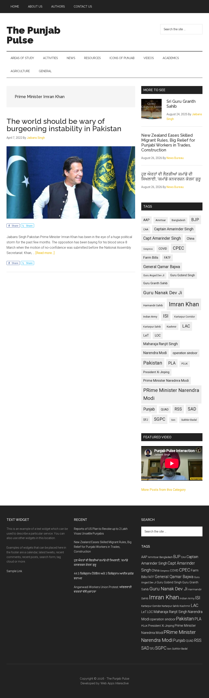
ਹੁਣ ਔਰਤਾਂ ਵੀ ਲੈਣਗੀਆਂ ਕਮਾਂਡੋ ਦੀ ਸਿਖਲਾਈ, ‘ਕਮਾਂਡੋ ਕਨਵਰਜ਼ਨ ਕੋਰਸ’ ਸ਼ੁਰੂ (171, 176)
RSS (178, 409)
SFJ (145, 420)
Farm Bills (150, 257)
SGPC (159, 419)
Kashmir (171, 326)
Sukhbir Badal (189, 419)
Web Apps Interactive (114, 683)
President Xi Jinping (156, 372)
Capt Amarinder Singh (162, 238)
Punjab (149, 409)
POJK (184, 363)
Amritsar (161, 220)
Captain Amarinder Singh (173, 229)
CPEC (178, 248)
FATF (167, 258)
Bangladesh (178, 220)
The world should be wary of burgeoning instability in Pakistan (64, 125)
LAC (186, 326)
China (190, 238)
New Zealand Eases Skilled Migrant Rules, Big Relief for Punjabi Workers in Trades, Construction (168, 142)
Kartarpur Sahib (152, 326)
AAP (146, 220)
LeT (146, 335)
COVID (163, 249)
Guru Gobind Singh (182, 275)
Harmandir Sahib (153, 305)
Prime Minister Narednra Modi (166, 380)
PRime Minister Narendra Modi (171, 394)
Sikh (173, 420)
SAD (192, 409)
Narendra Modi (155, 353)
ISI (165, 316)
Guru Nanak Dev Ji (162, 292)
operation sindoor (185, 353)
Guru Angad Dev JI (153, 275)
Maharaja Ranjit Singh (160, 344)
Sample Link (14, 571)
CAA (145, 229)
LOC (158, 335)
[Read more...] (45, 253)
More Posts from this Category (163, 490)
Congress (148, 249)
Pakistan (152, 363)
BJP (195, 219)
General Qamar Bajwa (161, 266)
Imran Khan (184, 304)
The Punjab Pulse (33, 35)
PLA (172, 363)
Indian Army (150, 316)
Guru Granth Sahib (155, 283)
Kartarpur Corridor (184, 316)
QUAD (165, 409)
